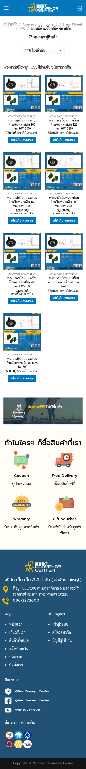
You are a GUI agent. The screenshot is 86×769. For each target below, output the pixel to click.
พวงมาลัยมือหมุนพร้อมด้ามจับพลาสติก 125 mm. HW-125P (64, 124)
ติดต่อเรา (16, 664)
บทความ (15, 656)
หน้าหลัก (10, 24)
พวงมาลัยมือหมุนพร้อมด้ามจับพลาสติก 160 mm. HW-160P (22, 201)
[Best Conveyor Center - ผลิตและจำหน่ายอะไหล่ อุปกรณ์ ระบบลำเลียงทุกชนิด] (43, 8)
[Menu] (6, 8)
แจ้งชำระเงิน (18, 648)
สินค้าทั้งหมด (19, 640)
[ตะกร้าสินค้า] (80, 8)
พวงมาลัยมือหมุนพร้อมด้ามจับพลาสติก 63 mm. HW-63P (64, 282)
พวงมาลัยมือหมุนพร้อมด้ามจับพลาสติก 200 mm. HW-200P (64, 201)
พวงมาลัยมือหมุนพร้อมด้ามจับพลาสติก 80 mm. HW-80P (22, 363)
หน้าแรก (15, 624)
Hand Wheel (72, 24)
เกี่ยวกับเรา (17, 632)
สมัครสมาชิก (61, 632)
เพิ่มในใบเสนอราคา (22, 140)
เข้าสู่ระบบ (60, 624)
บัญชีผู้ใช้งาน (62, 640)
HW (22, 28)
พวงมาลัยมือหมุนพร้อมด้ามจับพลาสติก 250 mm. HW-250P (22, 282)
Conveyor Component (40, 24)
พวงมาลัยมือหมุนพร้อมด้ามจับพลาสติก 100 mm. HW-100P (22, 124)
